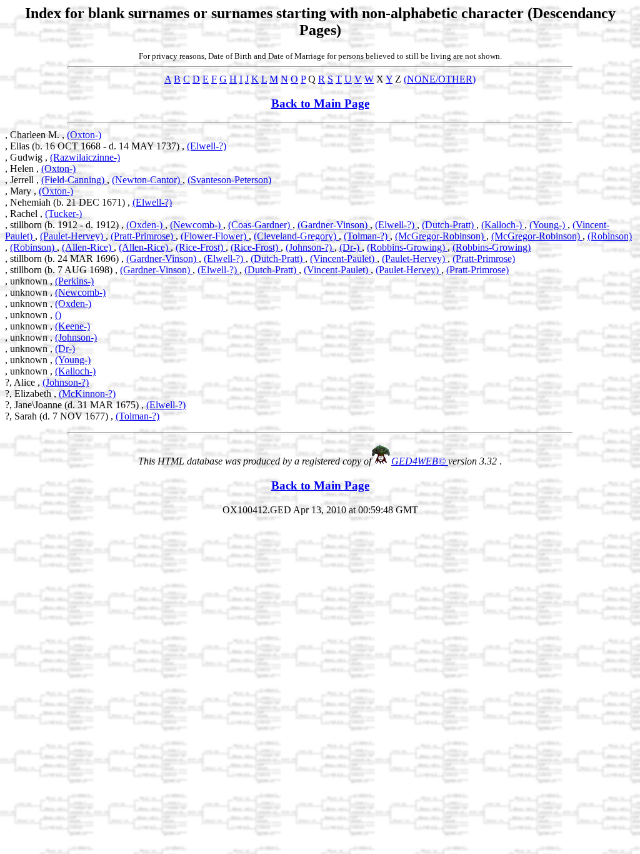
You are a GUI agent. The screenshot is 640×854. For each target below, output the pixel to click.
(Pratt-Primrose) (143, 236)
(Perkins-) (74, 281)
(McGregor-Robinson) (440, 236)
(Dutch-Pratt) (449, 224)
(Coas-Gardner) (260, 224)
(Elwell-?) (206, 146)
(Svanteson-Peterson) (229, 179)
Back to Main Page (320, 103)
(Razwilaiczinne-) (85, 157)
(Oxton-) (84, 134)
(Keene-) (72, 326)
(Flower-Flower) (215, 236)
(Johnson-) (76, 337)
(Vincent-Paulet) (343, 258)
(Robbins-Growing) (407, 247)
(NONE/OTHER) (440, 79)
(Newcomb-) (196, 224)
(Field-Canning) (74, 179)
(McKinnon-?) (87, 393)
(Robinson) (610, 236)
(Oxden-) (145, 224)
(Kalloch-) (502, 224)
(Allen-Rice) (88, 247)
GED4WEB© (419, 461)
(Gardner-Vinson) (334, 224)
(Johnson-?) (310, 247)
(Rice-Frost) (201, 247)
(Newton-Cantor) (147, 179)
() (58, 314)
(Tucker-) (63, 213)
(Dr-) (350, 247)
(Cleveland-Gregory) (296, 236)
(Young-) (548, 224)
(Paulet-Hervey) (73, 236)
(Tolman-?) (367, 236)
